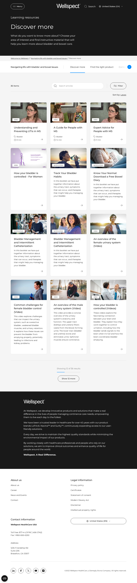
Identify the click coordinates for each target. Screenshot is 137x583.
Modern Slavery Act (80, 500)
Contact (14, 500)
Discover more (77, 67)
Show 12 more (68, 378)
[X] (28, 570)
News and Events (19, 495)
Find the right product (101, 67)
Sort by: (116, 95)
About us (15, 485)
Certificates (76, 490)
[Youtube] (36, 570)
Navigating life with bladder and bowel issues (34, 68)
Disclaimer (76, 505)
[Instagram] (43, 570)
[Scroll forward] (129, 67)
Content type (126, 67)
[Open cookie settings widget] (4, 578)
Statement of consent (81, 495)
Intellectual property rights (83, 510)
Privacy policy (77, 485)
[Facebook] (21, 570)
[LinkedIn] (13, 570)
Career (14, 490)
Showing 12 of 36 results (68, 368)
